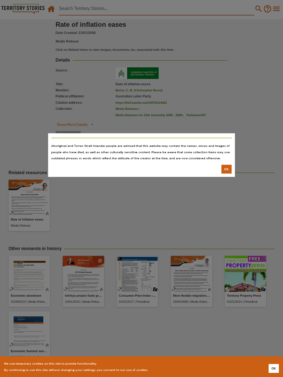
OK (226, 169)
